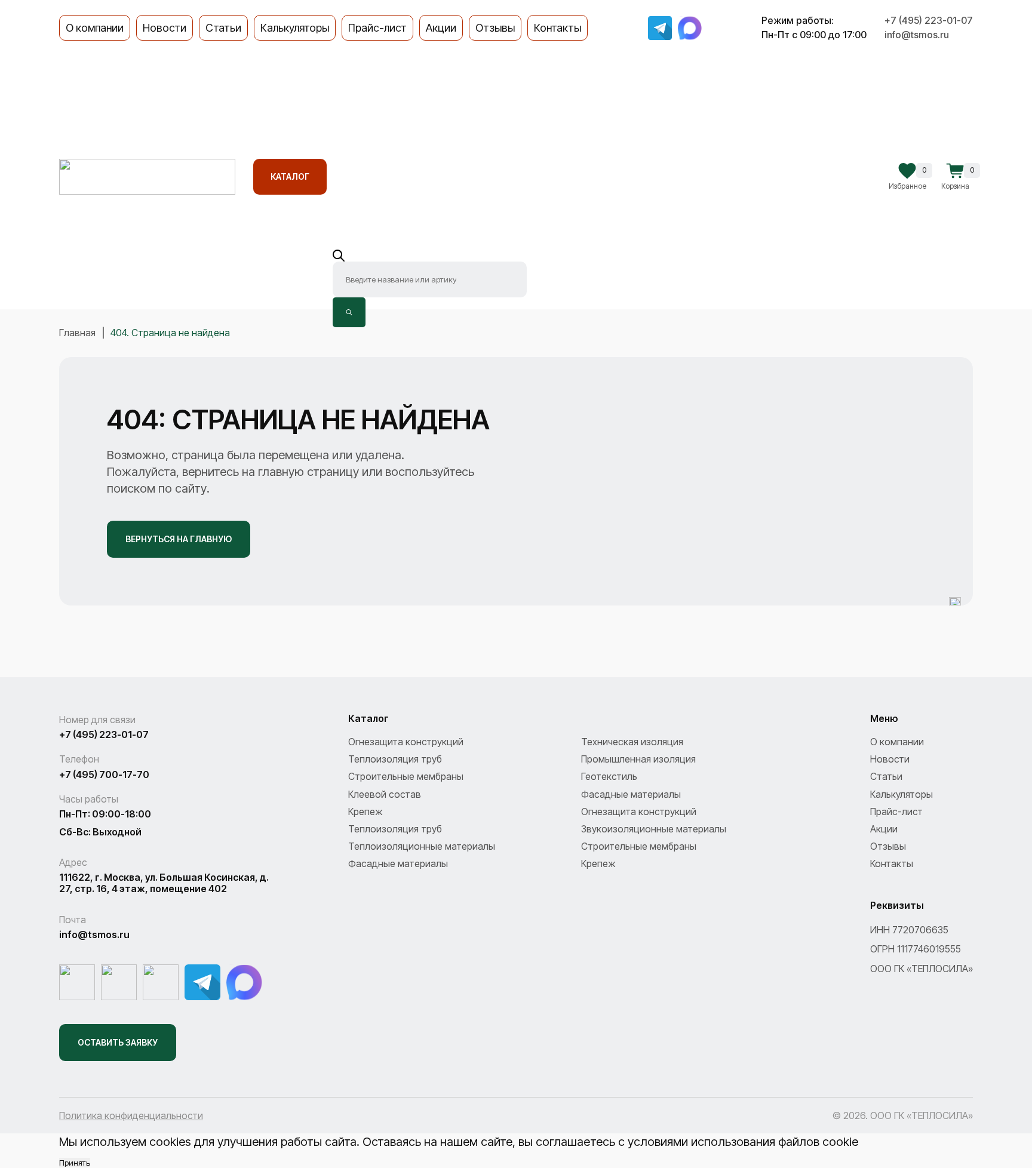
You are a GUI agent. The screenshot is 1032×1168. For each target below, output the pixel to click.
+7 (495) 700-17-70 (104, 774)
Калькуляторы (294, 27)
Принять (74, 1162)
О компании (95, 27)
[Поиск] (349, 312)
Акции (441, 27)
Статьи (223, 27)
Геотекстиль (609, 776)
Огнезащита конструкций (405, 742)
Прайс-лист (377, 27)
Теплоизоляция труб (395, 759)
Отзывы (495, 27)
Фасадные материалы (631, 794)
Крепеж (365, 811)
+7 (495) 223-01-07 (928, 20)
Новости (164, 27)
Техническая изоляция (632, 742)
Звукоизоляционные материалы (653, 829)
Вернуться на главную (178, 539)
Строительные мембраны (405, 776)
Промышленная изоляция (638, 759)
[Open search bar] (430, 256)
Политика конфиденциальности (131, 1115)
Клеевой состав (384, 794)
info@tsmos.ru (916, 35)
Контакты (557, 27)
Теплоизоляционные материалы (421, 846)
